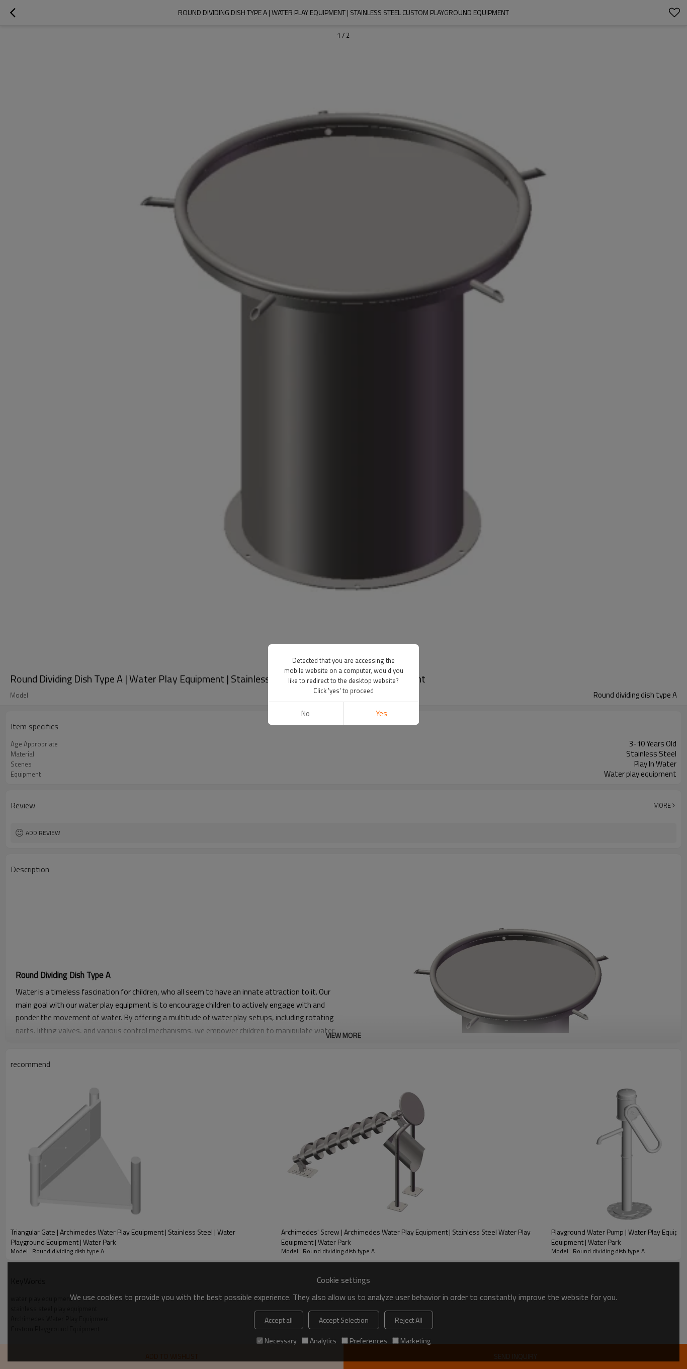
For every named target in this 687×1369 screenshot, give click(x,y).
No (305, 713)
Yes (381, 713)
